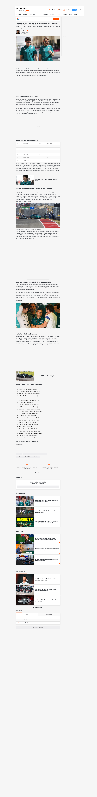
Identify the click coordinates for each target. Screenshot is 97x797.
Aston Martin (19, 74)
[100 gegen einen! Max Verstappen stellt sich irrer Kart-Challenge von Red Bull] (38, 560)
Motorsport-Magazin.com (22, 10)
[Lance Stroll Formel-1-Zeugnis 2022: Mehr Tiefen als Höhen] (38, 180)
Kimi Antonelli (25, 617)
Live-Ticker (39, 14)
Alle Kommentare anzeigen (38, 486)
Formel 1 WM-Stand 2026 (38, 627)
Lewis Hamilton (25, 620)
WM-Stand (58, 14)
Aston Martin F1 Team (28, 454)
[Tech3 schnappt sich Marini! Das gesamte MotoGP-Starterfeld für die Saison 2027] (38, 590)
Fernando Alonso (51, 69)
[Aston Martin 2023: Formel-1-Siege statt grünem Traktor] (38, 376)
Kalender (70, 14)
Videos (30, 14)
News (34, 14)
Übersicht (25, 14)
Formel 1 (19, 14)
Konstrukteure (49, 614)
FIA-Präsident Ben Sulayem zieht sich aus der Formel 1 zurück (49, 468)
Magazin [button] (54, 9)
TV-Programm (64, 14)
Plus (74, 9)
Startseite (37, 473)
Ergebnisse (52, 14)
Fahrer (27, 614)
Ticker (60, 9)
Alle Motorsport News (37, 607)
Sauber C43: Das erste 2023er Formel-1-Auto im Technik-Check (27, 468)
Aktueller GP (45, 14)
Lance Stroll (26, 69)
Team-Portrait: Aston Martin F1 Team (24, 456)
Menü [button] (81, 9)
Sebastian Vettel (19, 70)
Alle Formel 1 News (37, 567)
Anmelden (68, 9)
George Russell (25, 622)
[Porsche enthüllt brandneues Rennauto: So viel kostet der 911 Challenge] (38, 600)
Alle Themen (36, 456)
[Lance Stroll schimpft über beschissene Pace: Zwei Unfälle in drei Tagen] (38, 512)
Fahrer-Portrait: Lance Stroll (41, 454)
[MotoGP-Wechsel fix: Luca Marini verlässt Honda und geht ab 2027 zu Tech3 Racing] (38, 579)
